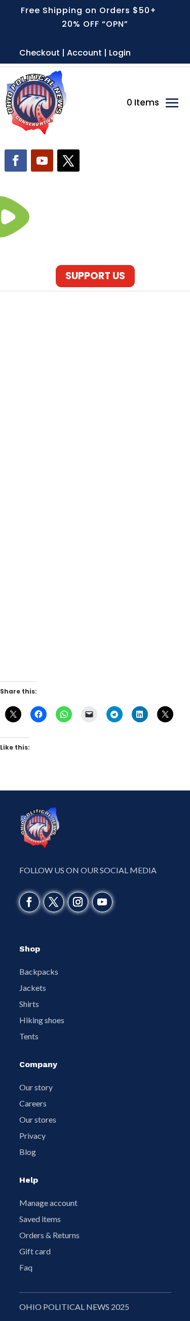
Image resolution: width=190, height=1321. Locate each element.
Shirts (29, 1004)
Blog (27, 1151)
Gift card (35, 1251)
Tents (29, 1036)
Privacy (32, 1135)
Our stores (37, 1119)
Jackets (32, 987)
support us (95, 276)
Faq (25, 1267)
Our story (36, 1087)
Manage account (48, 1202)
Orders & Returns (49, 1235)
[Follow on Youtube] (42, 160)
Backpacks (38, 971)
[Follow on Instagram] (78, 902)
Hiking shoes (41, 1020)
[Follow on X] (68, 160)
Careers (33, 1103)
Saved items (40, 1219)
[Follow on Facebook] (16, 160)
